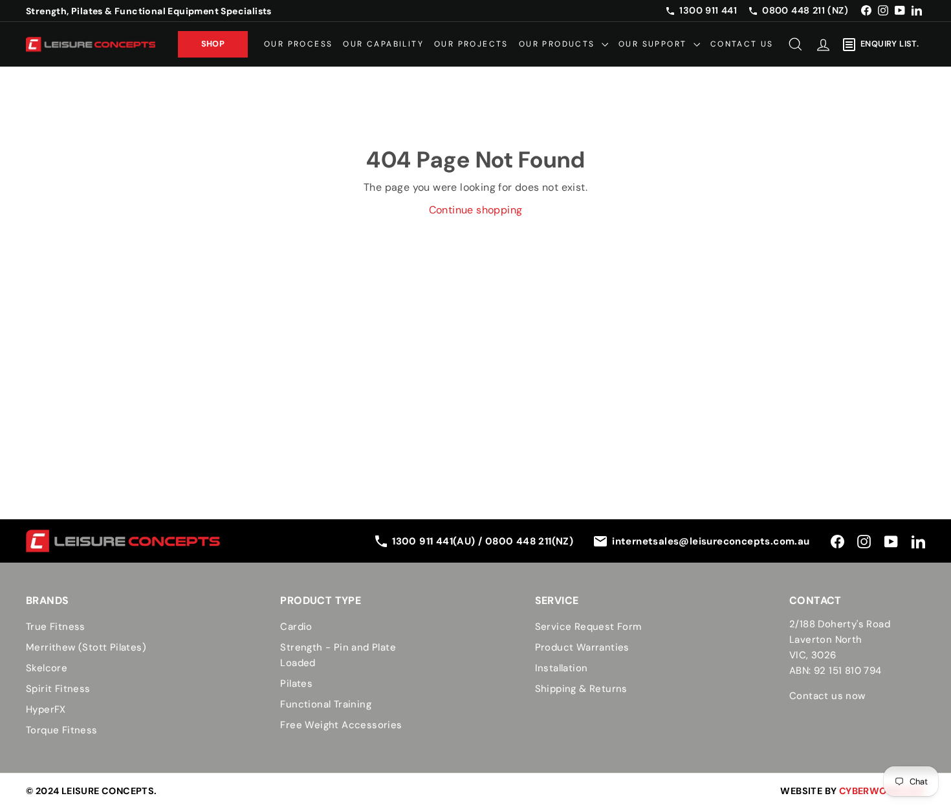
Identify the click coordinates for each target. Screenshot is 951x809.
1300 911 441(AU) (435, 541)
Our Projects (471, 44)
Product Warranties (582, 647)
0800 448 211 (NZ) (805, 10)
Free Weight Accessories (341, 724)
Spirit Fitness (58, 688)
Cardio (296, 626)
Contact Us (742, 44)
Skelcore (46, 668)
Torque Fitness (62, 730)
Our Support (654, 44)
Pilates (296, 683)
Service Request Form (588, 626)
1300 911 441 (708, 10)
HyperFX (46, 709)
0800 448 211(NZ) (529, 541)
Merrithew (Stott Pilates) (86, 647)
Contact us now (827, 695)
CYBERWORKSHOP (882, 791)
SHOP (213, 43)
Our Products (558, 44)
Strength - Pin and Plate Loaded (338, 655)
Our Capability (383, 44)
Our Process (298, 44)
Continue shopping (476, 210)
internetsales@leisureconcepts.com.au (710, 541)
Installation (561, 668)
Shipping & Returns (581, 688)
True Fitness (55, 626)
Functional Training (325, 704)
